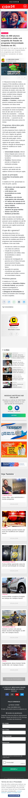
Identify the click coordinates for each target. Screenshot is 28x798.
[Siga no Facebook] (7, 694)
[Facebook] (16, 334)
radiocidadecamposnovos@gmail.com (16, 709)
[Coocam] (14, 464)
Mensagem (5, 742)
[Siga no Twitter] (22, 694)
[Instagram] (11, 334)
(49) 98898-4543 (15, 707)
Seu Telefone (7, 736)
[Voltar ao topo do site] (25, 439)
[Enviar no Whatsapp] (14, 302)
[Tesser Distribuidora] (14, 431)
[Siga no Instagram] (12, 694)
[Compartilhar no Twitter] (9, 302)
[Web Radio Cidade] (8, 7)
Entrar (14, 415)
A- (19, 77)
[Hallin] (14, 449)
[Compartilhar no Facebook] (4, 302)
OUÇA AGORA (13, 1)
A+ (25, 77)
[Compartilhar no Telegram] (19, 302)
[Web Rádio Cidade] (14, 19)
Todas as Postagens (14, 679)
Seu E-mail (5, 729)
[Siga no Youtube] (17, 694)
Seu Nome (5, 723)
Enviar (13, 769)
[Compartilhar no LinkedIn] (24, 302)
